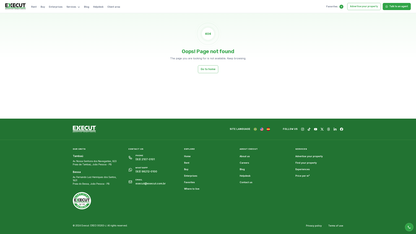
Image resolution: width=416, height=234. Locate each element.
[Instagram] (302, 129)
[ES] (268, 129)
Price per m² (302, 175)
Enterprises (56, 7)
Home (187, 156)
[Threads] (328, 129)
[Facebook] (341, 129)
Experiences (302, 169)
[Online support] (409, 227)
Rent (34, 7)
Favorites (332, 6)
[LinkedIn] (335, 129)
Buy (43, 7)
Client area (113, 7)
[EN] (261, 129)
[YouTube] (315, 129)
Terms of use (335, 225)
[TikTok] (309, 129)
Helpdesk (98, 7)
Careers (244, 162)
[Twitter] (322, 129)
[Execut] (15, 6)
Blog (86, 7)
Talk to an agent (398, 6)
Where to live (191, 188)
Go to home (208, 69)
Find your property (306, 162)
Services (71, 7)
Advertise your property (364, 6)
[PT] (255, 129)
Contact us (246, 182)
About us (245, 156)
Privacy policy (314, 225)
